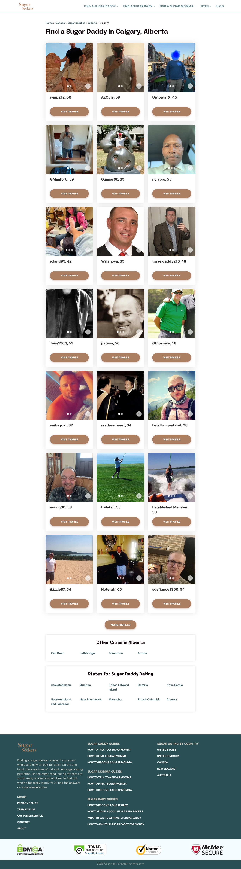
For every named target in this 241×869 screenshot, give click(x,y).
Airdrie (142, 653)
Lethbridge (87, 653)
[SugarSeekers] (26, 6)
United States (166, 749)
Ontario (143, 685)
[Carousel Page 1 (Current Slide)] (68, 86)
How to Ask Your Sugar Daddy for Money (115, 824)
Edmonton (116, 653)
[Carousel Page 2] (71, 86)
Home (49, 22)
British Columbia (149, 699)
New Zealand (166, 768)
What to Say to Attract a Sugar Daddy (114, 817)
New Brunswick (90, 699)
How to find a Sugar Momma (106, 755)
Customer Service (30, 815)
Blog (220, 6)
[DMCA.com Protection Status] (30, 849)
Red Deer (57, 653)
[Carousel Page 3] (174, 168)
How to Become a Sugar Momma (109, 762)
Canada (60, 22)
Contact (23, 822)
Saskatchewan (61, 685)
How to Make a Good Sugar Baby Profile (115, 811)
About (21, 828)
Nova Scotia (175, 685)
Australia (164, 774)
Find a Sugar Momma (176, 6)
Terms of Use (26, 809)
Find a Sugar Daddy (100, 6)
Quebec (85, 685)
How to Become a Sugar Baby (107, 805)
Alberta (92, 22)
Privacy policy (27, 802)
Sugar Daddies (76, 22)
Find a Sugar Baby (137, 6)
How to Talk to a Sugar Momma (109, 749)
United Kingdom (168, 755)
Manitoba (115, 699)
